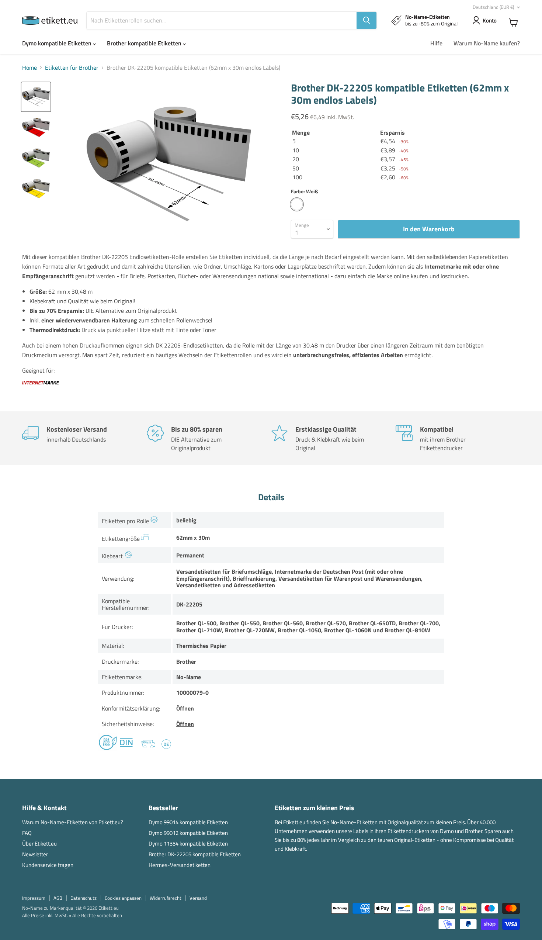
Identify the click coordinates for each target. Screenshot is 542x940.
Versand (198, 898)
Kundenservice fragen (47, 865)
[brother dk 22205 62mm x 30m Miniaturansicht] (36, 96)
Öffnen (185, 708)
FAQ (27, 833)
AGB (57, 898)
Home (29, 67)
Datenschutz (83, 898)
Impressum (33, 898)
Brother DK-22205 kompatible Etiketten (195, 854)
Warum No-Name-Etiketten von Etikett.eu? (72, 822)
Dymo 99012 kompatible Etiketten (188, 833)
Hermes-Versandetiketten (180, 865)
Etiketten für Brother (71, 67)
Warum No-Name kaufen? (487, 43)
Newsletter (35, 854)
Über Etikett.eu (39, 843)
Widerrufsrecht (165, 898)
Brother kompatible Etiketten (145, 43)
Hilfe (436, 43)
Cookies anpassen (123, 898)
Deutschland (493, 7)
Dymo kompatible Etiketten (57, 43)
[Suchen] (366, 20)
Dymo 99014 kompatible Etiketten (188, 822)
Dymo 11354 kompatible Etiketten (188, 843)
